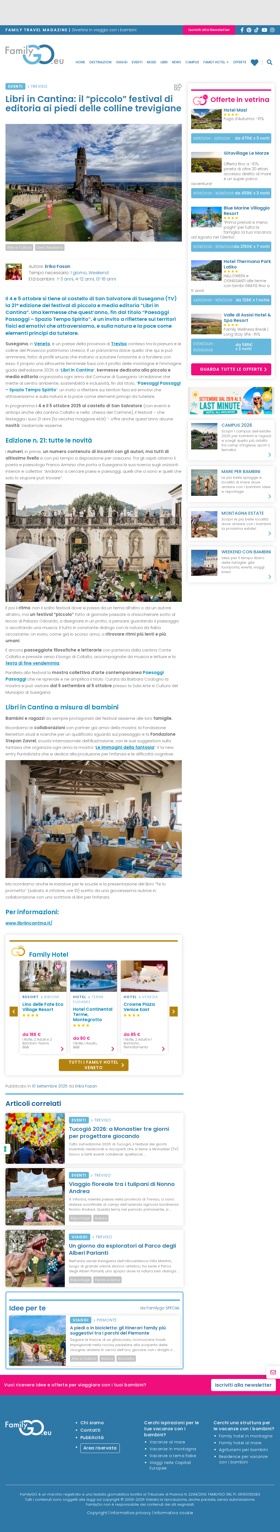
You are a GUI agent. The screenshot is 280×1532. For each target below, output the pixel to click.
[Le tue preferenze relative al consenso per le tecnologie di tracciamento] (5, 1149)
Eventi (137, 62)
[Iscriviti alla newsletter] (273, 1372)
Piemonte (107, 1320)
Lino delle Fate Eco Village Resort (42, 1007)
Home (80, 62)
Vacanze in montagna (173, 1449)
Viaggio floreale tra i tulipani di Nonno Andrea (122, 1187)
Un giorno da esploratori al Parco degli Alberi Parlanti (122, 1249)
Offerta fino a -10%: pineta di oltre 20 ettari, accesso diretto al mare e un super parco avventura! (231, 173)
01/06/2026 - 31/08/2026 (213, 193)
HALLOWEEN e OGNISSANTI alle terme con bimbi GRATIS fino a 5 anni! (230, 283)
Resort (30, 996)
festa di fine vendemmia (32, 663)
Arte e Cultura (19, 247)
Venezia (150, 996)
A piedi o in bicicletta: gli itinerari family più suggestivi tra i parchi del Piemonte (118, 1330)
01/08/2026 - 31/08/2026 (213, 246)
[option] (43, 1007)
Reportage (80, 1218)
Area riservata (100, 1448)
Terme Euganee (88, 999)
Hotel (79, 996)
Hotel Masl (235, 110)
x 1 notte (252, 300)
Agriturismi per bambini (243, 1449)
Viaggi (121, 62)
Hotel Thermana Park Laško (247, 264)
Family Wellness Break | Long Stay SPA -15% (246, 332)
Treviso (39, 86)
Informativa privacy (130, 1513)
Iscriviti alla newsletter (243, 1384)
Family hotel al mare (240, 1443)
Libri (164, 62)
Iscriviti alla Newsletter (209, 29)
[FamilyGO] (34, 56)
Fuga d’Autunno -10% (244, 118)
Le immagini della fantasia (125, 747)
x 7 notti (251, 247)
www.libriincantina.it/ (28, 923)
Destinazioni (100, 62)
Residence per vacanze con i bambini (243, 1459)
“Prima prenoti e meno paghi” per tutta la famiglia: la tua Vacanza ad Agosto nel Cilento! (231, 230)
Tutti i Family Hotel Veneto (93, 1065)
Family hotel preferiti (256, 62)
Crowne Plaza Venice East (139, 1007)
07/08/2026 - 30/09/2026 (204, 346)
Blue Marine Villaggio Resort (247, 211)
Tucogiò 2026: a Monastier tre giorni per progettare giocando (119, 1132)
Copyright (97, 1513)
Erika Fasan (57, 266)
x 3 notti (252, 138)
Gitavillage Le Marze (246, 153)
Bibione (52, 996)
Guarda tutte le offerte (231, 369)
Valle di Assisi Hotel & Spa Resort (247, 318)
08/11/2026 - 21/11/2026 (211, 138)
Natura (101, 1218)
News (176, 62)
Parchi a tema (107, 1279)
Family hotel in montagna (246, 1436)
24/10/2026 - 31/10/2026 (212, 300)
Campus (192, 62)
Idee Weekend (50, 247)
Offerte (239, 62)
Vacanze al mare (167, 1442)
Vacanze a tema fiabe (173, 1456)
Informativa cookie (173, 1513)
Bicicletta (126, 1358)
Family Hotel (214, 62)
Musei (151, 62)
